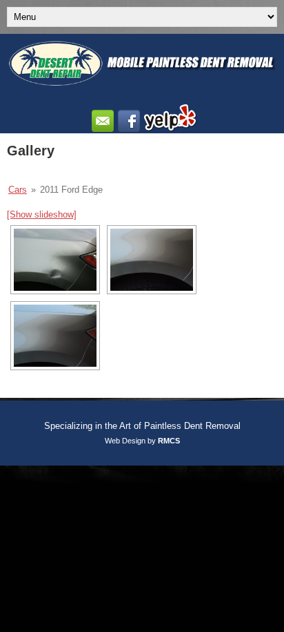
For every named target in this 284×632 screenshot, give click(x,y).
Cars (17, 189)
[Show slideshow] (42, 214)
